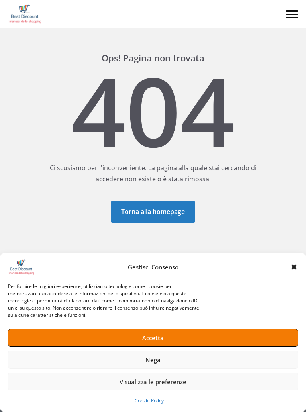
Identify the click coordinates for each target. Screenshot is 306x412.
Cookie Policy (149, 400)
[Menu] (292, 14)
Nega (153, 360)
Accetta (153, 338)
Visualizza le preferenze (153, 382)
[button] (294, 267)
